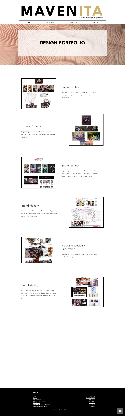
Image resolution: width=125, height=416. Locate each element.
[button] (50, 22)
